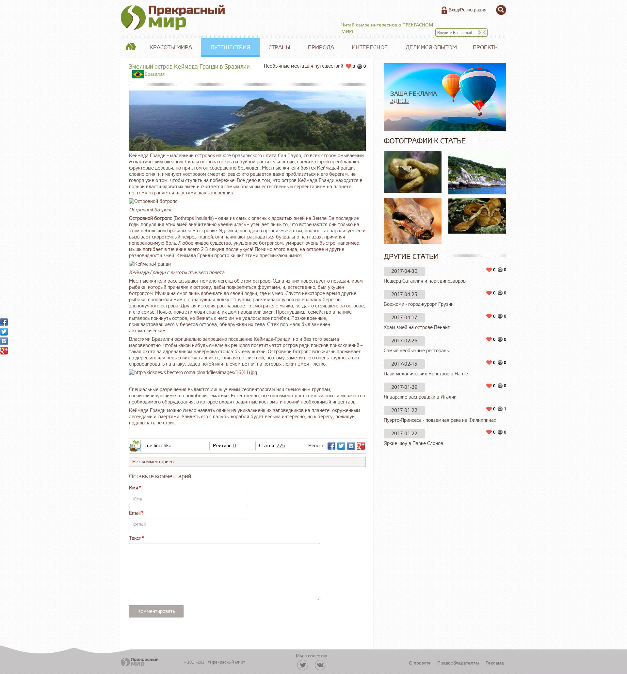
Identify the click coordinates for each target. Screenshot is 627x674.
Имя (133, 488)
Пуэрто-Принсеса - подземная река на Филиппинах (440, 420)
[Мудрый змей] (413, 220)
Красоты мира (171, 47)
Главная (130, 47)
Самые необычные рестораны (417, 351)
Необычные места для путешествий (303, 66)
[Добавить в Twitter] (341, 446)
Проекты (486, 47)
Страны (279, 47)
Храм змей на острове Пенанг (417, 327)
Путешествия (230, 47)
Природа (321, 47)
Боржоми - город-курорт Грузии (419, 304)
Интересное (370, 47)
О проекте (420, 662)
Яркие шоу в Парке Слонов (413, 443)
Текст (135, 538)
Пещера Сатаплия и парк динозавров (425, 281)
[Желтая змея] (413, 172)
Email (134, 513)
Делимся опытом (431, 47)
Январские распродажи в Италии (420, 397)
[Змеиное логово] (477, 216)
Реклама (495, 662)
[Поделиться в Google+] (361, 446)
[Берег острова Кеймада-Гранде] (477, 172)
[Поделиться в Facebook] (331, 446)
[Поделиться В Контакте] (351, 446)
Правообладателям (458, 662)
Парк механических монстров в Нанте (426, 374)
